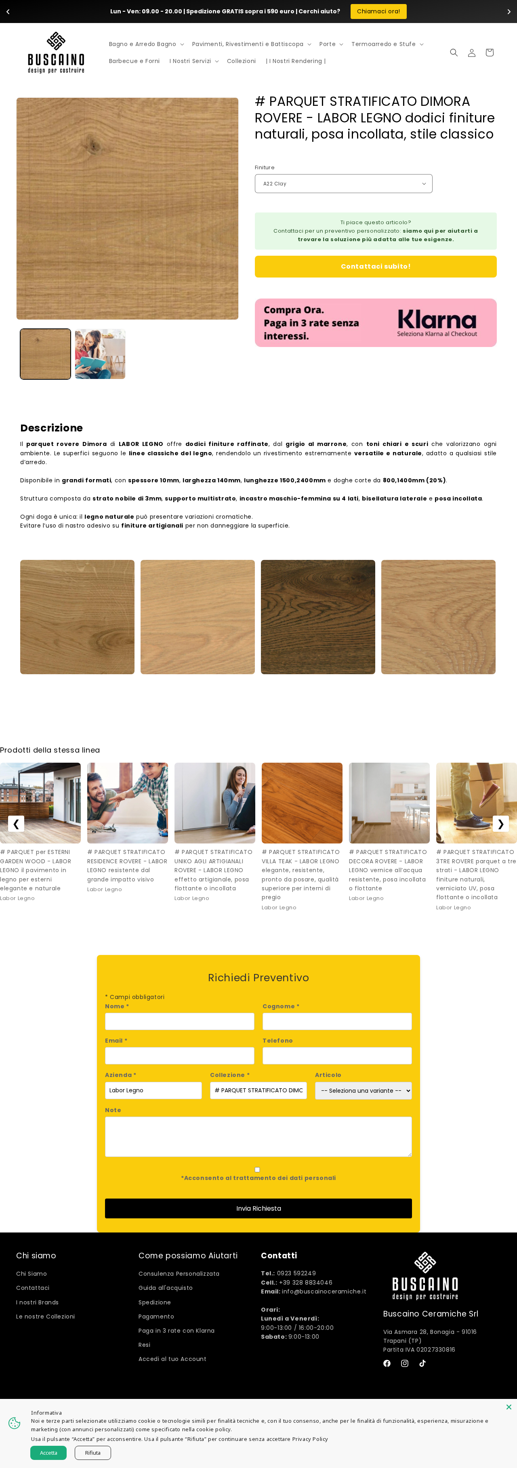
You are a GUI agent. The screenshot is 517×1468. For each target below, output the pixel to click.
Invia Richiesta (258, 1208)
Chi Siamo (31, 1274)
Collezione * (230, 1075)
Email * (116, 1041)
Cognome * (281, 1006)
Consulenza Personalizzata (179, 1274)
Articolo (328, 1075)
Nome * (117, 1006)
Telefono (278, 1041)
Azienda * (120, 1075)
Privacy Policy (310, 1439)
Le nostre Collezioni (45, 1316)
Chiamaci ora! (378, 11)
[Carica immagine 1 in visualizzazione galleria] (45, 354)
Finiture (265, 167)
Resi (144, 1345)
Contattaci (33, 1288)
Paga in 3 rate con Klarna (177, 1331)
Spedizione (155, 1302)
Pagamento (156, 1316)
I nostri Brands (37, 1302)
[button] (145, 44)
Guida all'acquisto (166, 1288)
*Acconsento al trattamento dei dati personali (258, 1178)
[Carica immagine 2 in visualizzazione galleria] (100, 354)
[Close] (509, 1407)
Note (113, 1110)
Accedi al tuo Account (173, 1359)
